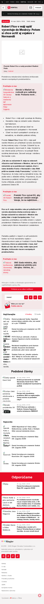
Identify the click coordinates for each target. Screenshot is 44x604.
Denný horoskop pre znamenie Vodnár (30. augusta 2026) (22, 14)
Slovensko (5, 21)
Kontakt (4, 569)
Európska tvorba (7, 587)
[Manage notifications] (39, 595)
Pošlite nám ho (16, 306)
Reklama (4, 572)
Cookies (4, 581)
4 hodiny (28, 314)
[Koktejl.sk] (12, 7)
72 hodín (37, 314)
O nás (4, 566)
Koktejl (4, 563)
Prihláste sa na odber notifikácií (22, 289)
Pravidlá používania (8, 578)
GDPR (3, 584)
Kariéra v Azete (7, 575)
